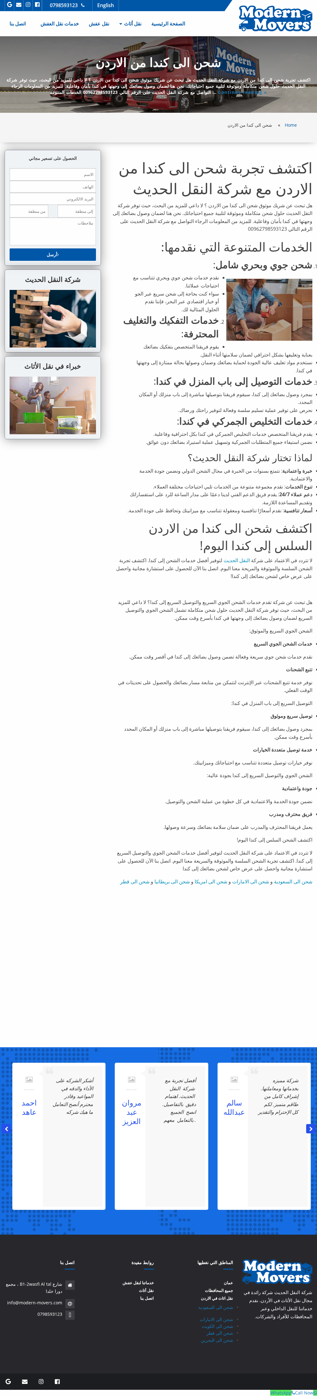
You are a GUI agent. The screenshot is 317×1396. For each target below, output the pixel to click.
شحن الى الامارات (250, 881)
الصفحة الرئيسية (168, 23)
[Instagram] (28, 4)
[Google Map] (9, 4)
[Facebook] (37, 4)
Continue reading (242, 92)
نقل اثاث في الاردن (217, 1298)
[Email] (19, 4)
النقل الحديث (237, 560)
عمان (228, 1283)
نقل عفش (99, 23)
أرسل (52, 254)
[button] (310, 1128)
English (105, 5)
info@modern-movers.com (34, 1303)
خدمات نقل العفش (60, 23)
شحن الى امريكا (211, 881)
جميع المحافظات (219, 1291)
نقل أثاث (132, 23)
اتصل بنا (18, 23)
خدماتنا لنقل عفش (138, 1283)
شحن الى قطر (135, 881)
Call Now (304, 1393)
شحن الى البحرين (217, 1340)
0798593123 (64, 5)
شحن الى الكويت (217, 1326)
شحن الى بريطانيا (172, 881)
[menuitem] (168, 23)
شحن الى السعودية (293, 881)
